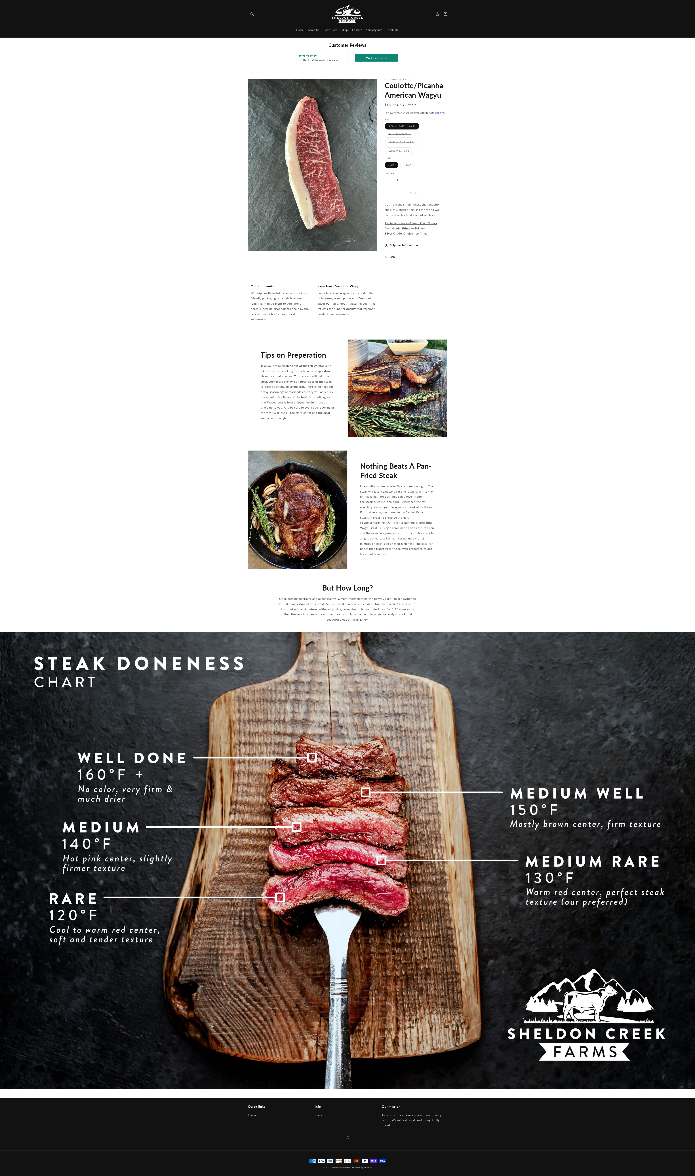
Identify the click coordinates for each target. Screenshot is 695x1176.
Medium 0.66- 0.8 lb (403, 143)
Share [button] (392, 256)
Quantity (389, 172)
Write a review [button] (376, 58)
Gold (393, 165)
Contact (253, 1115)
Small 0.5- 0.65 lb (401, 135)
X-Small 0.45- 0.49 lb (403, 127)
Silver (409, 165)
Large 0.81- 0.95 (400, 151)
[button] (252, 14)
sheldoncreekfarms (341, 1167)
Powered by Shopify (361, 1167)
